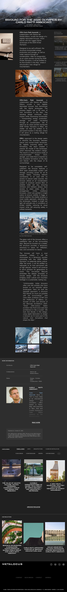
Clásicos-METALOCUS (52, 449)
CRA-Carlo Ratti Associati (29, 32)
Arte (28, 449)
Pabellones (20, 449)
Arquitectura (38, 449)
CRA (21, 138)
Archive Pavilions (33, 507)
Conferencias (30, 453)
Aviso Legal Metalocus (30, 589)
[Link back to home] (12, 564)
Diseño (40, 453)
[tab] (20, 449)
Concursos (19, 453)
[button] (5, 482)
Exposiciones (50, 453)
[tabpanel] (33, 483)
